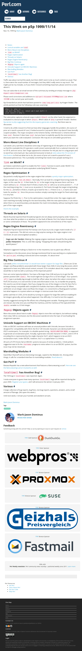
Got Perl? (11, 72)
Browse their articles (25, 418)
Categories (8, 611)
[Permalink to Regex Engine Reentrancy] (35, 226)
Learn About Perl (14, 587)
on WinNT (14, 52)
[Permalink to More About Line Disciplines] (38, 142)
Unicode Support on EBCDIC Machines (22, 67)
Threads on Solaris (15, 57)
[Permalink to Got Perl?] (15, 362)
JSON (7, 618)
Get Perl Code (13, 589)
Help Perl (12, 591)
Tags (7, 613)
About (7, 607)
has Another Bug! (20, 74)
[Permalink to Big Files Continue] (26, 260)
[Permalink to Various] (14, 386)
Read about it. (57, 357)
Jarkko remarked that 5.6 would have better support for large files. (37, 263)
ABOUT (11, 12)
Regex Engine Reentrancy (17, 59)
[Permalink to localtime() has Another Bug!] (41, 372)
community (7, 408)
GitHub (64, 429)
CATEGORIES (41, 12)
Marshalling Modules (16, 69)
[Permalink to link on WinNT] (23, 162)
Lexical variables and (18, 47)
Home (7, 605)
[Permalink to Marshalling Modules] (30, 351)
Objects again (16, 64)
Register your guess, (20, 382)
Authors (8, 609)
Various (10, 76)
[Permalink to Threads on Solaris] (27, 213)
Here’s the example (11, 209)
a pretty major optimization (62, 176)
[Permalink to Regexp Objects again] (30, 310)
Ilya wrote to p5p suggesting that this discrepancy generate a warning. (31, 122)
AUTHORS (25, 12)
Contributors (9, 615)
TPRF (26, 438)
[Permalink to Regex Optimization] (28, 173)
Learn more (71, 566)
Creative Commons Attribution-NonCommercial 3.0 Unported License (38, 631)
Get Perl (11, 585)
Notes (10, 45)
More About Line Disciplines (18, 50)
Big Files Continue (14, 62)
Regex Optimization (15, 55)
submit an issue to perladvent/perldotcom (25, 623)
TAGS (54, 12)
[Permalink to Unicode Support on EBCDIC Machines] (50, 323)
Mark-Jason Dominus (25, 31)
